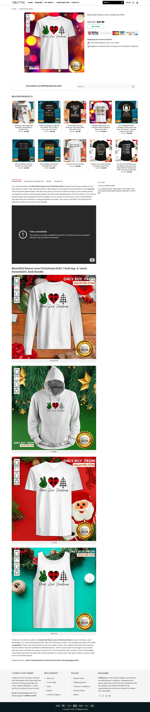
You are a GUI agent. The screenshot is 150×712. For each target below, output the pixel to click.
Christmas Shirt (26, 9)
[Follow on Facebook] (100, 696)
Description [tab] (16, 181)
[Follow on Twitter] (109, 696)
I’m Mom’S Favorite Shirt (75, 164)
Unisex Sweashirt (116, 191)
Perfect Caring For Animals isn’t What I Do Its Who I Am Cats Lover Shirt (49, 127)
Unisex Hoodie (105, 191)
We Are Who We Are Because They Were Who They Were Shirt (75, 127)
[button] (130, 2)
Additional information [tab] (34, 181)
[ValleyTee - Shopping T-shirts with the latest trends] (18, 2)
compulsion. (17, 645)
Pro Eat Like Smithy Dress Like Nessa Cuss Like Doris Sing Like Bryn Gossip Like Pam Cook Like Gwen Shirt (126, 167)
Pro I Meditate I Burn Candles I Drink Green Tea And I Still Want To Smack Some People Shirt (126, 128)
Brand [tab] (48, 181)
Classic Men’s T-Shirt (119, 189)
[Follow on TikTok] (106, 696)
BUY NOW (96, 26)
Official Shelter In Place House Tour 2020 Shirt (23, 165)
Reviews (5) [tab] (58, 181)
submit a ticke (30, 695)
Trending (38, 3)
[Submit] (122, 2)
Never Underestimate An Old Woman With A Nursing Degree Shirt (52, 660)
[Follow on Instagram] (103, 696)
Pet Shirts (48, 3)
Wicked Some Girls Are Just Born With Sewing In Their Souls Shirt (100, 127)
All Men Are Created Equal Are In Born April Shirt (101, 165)
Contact (75, 3)
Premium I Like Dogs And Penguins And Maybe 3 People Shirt (23, 127)
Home (30, 3)
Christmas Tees (63, 3)
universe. (91, 189)
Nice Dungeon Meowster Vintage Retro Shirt (49, 165)
